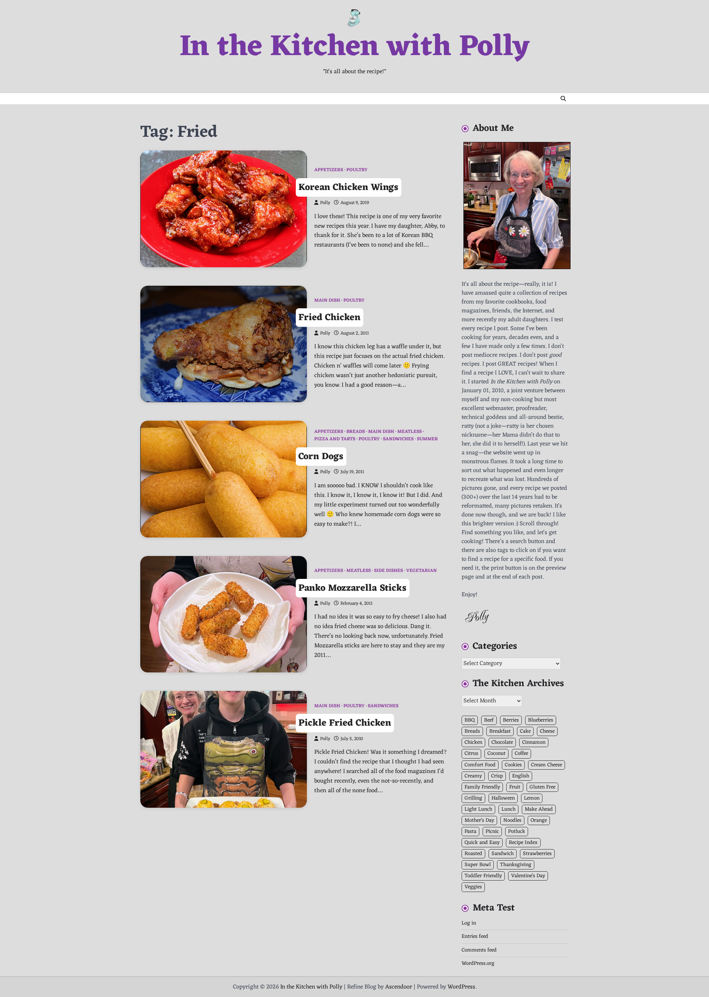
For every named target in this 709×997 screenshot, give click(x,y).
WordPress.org (478, 963)
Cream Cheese (546, 765)
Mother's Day (479, 820)
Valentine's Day (528, 876)
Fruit (514, 787)
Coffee (521, 753)
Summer (427, 439)
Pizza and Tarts (334, 439)
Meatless (409, 432)
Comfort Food (480, 765)
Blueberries (540, 720)
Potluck (516, 831)
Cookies (513, 765)
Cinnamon (533, 742)
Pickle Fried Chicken (344, 723)
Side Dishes (388, 571)
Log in (469, 923)
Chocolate (502, 742)
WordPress (461, 987)
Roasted (473, 853)
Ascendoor (398, 987)
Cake (525, 731)
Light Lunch (478, 809)
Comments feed (479, 950)
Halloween (503, 798)
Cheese (547, 731)
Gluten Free (542, 787)
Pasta (470, 831)
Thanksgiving (515, 864)
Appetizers (328, 170)
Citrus (471, 753)
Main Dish (327, 300)
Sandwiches (398, 439)
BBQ (470, 720)
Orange (539, 820)
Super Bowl (478, 864)
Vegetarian (421, 571)
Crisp (497, 776)
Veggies (473, 887)
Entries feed (475, 936)
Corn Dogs (320, 456)
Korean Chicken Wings (348, 187)
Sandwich (502, 853)
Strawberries (537, 853)
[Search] (563, 98)
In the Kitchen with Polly (354, 47)
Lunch (508, 809)
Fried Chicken (329, 317)
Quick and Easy (482, 842)
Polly (325, 203)
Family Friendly (482, 787)
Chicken (473, 742)
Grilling (473, 798)
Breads (355, 432)
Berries (511, 720)
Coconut (496, 753)
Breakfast (500, 731)
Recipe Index (523, 842)
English (520, 776)
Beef (489, 720)
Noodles (512, 820)
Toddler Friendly (483, 876)
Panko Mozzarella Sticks (352, 588)
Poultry (356, 170)
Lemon (532, 798)
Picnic (492, 831)
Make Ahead (539, 809)
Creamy (473, 776)
